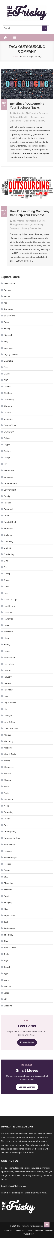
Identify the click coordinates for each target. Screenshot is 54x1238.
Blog (6, 341)
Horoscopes (9, 657)
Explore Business (27, 1087)
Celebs (7, 386)
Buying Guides (11, 354)
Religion (8, 864)
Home (7, 651)
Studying (8, 902)
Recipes (8, 851)
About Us (8, 1231)
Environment (10, 490)
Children (8, 393)
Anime (7, 296)
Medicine (8, 748)
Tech (6, 922)
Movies (7, 773)
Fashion (8, 502)
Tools (6, 954)
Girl (5, 567)
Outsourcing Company (34, 121)
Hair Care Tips (11, 599)
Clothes (7, 412)
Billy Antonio (18, 113)
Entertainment (10, 483)
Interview (8, 690)
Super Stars (9, 915)
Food (6, 515)
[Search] (44, 28)
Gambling (8, 541)
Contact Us (19, 1231)
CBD (6, 380)
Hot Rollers (9, 664)
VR (5, 999)
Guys (6, 586)
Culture (7, 451)
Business (43, 113)
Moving (7, 780)
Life (5, 709)
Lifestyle (8, 715)
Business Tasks (37, 117)
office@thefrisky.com (17, 1186)
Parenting (8, 812)
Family (7, 496)
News (6, 806)
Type (6, 973)
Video (6, 993)
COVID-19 (9, 432)
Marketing (8, 741)
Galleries (8, 535)
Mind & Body (10, 754)
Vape (6, 980)
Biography (9, 335)
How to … (8, 670)
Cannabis (8, 361)
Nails (6, 793)
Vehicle (7, 986)
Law (6, 696)
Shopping (8, 883)
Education (8, 477)
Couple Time (10, 425)
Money (7, 760)
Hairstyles (8, 619)
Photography (10, 831)
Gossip (7, 573)
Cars (6, 367)
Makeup (8, 735)
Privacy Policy (28, 1234)
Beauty (7, 322)
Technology (9, 928)
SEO (6, 877)
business (24, 224)
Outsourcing (15, 121)
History (7, 638)
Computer (8, 419)
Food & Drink (10, 522)
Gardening (9, 554)
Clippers (8, 406)
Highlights (8, 631)
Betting (7, 328)
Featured (8, 509)
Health (7, 625)
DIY (5, 464)
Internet (7, 683)
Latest (29, 1231)
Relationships (10, 857)
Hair (6, 593)
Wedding (8, 1005)
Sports (7, 896)
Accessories (9, 283)
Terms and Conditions (44, 1231)
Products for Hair (12, 838)
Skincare (8, 889)
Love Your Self (11, 728)
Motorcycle (9, 767)
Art (5, 303)
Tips (6, 941)
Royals (7, 870)
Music (6, 786)
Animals (7, 290)
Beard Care (9, 315)
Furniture (8, 528)
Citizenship (9, 399)
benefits (24, 117)
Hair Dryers (9, 606)
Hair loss (8, 612)
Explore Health (27, 1042)
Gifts (6, 561)
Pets (6, 825)
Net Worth (9, 799)
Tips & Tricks (10, 947)
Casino (7, 374)
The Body (8, 935)
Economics (9, 470)
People (7, 818)
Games (7, 548)
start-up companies (31, 228)
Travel (7, 967)
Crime (7, 438)
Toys (6, 960)
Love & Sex (9, 722)
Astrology (8, 309)
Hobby (7, 644)
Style (6, 909)
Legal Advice (10, 702)
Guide (7, 580)
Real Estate (9, 844)
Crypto (7, 444)
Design (7, 457)
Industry (8, 677)
